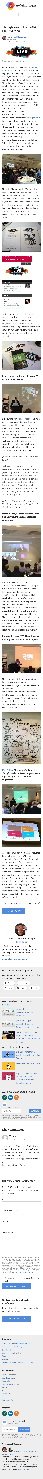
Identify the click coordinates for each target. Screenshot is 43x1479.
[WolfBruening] (32, 1452)
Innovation (6, 1381)
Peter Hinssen (24, 419)
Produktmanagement (10, 1375)
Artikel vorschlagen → (16, 1319)
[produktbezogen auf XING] (4, 1097)
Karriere (5, 1387)
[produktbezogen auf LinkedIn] (10, 1097)
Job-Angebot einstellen (11, 1353)
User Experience (8, 1378)
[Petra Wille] (8, 1454)
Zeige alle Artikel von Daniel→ (15, 959)
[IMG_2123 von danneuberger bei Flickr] (17, 308)
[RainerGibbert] (19, 1452)
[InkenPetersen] (10, 1452)
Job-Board (6, 1350)
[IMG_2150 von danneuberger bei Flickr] (21, 846)
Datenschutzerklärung (27, 1272)
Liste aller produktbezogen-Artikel (16, 1344)
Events (6, 1004)
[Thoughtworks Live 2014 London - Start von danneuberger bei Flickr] (21, 183)
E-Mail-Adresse (9, 1211)
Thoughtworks (33, 118)
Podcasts (5, 1397)
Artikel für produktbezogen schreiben (17, 1347)
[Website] (16, 942)
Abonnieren (35, 1111)
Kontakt (5, 1359)
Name (5, 1200)
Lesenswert (6, 1394)
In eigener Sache (8, 1400)
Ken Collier (7, 770)
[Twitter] (20, 942)
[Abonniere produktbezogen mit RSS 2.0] (16, 1097)
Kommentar (7, 1233)
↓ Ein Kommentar (13, 911)
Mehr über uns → (25, 1469)
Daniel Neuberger (19, 37)
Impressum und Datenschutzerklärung (17, 1363)
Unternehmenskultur (10, 1384)
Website (5, 1222)
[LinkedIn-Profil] (23, 942)
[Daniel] (4, 1452)
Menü (15, 15)
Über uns (5, 1356)
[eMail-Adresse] (26, 942)
